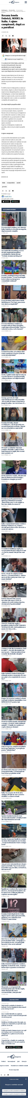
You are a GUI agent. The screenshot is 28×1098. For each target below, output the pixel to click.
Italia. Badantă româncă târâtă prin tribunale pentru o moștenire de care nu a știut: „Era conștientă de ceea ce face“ (13, 676)
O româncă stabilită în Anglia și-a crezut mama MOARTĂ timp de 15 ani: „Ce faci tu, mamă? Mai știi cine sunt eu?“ (13, 551)
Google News (8, 196)
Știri (18, 1061)
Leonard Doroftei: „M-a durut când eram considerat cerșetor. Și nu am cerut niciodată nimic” (13, 353)
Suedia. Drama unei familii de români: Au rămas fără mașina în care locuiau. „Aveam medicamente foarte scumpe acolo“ (13, 841)
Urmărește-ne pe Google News (15, 59)
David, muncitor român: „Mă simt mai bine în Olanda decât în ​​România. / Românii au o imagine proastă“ (13, 477)
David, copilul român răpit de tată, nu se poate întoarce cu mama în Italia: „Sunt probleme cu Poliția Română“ (13, 376)
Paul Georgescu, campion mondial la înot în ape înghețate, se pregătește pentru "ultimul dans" (13, 748)
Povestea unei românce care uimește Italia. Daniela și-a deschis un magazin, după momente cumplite (13, 229)
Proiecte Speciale (14, 1070)
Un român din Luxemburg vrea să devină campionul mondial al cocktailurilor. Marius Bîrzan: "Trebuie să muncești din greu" (12, 253)
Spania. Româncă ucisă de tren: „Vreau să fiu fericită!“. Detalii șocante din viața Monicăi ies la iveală (13, 817)
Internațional (11, 1061)
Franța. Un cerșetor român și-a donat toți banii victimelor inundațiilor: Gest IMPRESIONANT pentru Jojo (13, 700)
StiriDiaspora (4, 10)
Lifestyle (24, 1061)
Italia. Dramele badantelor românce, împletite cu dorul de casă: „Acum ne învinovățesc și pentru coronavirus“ (13, 965)
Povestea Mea (12, 10)
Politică (3, 1061)
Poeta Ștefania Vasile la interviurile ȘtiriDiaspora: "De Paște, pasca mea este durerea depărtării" (13, 302)
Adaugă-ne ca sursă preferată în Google (15, 55)
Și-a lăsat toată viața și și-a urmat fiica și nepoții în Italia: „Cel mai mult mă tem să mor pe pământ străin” (13, 771)
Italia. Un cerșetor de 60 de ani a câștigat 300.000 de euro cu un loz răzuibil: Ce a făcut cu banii (12, 794)
